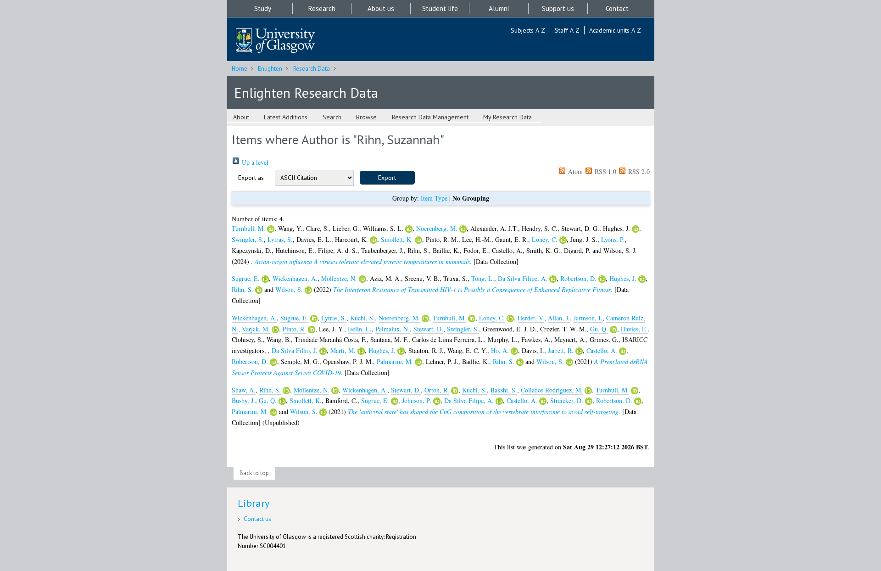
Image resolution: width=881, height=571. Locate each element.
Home (239, 69)
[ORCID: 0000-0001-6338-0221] (602, 279)
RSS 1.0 (604, 171)
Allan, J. (559, 317)
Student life (440, 8)
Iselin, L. (360, 329)
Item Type (434, 198)
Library (253, 503)
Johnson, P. (416, 400)
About (241, 117)
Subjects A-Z (528, 30)
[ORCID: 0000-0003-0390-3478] (579, 351)
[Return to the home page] (275, 41)
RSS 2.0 (638, 171)
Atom (574, 171)
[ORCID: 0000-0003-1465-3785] (514, 351)
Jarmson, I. (588, 317)
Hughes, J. (622, 278)
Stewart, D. (428, 329)
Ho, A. (500, 350)
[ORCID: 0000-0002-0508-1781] (563, 240)
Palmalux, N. (392, 329)
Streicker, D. (566, 400)
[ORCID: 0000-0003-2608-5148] (275, 329)
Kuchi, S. (362, 317)
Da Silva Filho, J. (295, 350)
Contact (617, 8)
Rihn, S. (242, 289)
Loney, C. (545, 239)
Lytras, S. (280, 239)
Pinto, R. (294, 329)
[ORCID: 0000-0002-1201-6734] (613, 329)
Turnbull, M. (248, 228)
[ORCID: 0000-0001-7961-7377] (635, 229)
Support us (558, 8)
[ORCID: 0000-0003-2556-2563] (409, 229)
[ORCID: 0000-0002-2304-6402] (588, 390)
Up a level (254, 162)
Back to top (254, 473)
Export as (251, 178)
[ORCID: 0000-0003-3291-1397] (311, 329)
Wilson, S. (289, 289)
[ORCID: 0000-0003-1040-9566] (361, 351)
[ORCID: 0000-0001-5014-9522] (265, 279)
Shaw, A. (244, 390)
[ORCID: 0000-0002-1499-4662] (622, 351)
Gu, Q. (599, 329)
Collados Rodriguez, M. (552, 390)
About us (381, 8)
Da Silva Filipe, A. (522, 278)
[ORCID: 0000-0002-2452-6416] (362, 279)
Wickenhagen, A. (295, 278)
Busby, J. (243, 400)
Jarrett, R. (561, 350)
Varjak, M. (256, 329)
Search (332, 117)
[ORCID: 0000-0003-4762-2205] (323, 351)
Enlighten (270, 69)
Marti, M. (343, 350)
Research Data (311, 69)
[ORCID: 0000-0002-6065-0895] (308, 290)
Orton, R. (436, 390)
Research (321, 8)
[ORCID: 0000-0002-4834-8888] (463, 229)
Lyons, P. (613, 239)
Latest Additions (285, 117)
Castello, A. (601, 350)
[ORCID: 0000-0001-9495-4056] (258, 290)
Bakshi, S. (504, 390)
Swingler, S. (248, 239)
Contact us (257, 519)
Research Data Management (430, 117)
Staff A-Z (567, 30)
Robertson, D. (578, 278)
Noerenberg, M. (436, 228)
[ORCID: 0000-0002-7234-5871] (270, 229)
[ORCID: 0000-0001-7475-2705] (588, 401)
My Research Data (507, 117)
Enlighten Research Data (306, 92)
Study (262, 8)
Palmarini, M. (395, 361)
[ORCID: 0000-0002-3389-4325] (454, 390)
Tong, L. (482, 278)
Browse (366, 117)
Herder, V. (531, 317)
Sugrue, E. (246, 278)
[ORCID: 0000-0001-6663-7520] (436, 401)
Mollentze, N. (339, 278)
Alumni (499, 8)
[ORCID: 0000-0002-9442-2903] (373, 240)
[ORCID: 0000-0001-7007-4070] (418, 362)
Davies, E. (634, 329)
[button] (387, 178)
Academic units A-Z (615, 30)
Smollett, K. (397, 239)
